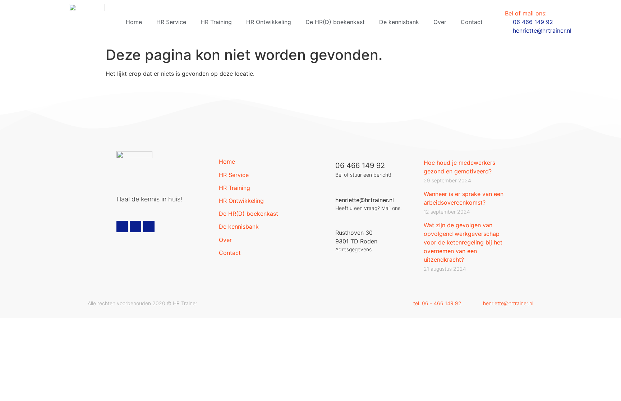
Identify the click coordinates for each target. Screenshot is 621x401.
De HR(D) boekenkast (335, 21)
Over (439, 21)
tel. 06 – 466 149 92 (437, 303)
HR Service (171, 21)
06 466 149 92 (360, 165)
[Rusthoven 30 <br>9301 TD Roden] (325, 229)
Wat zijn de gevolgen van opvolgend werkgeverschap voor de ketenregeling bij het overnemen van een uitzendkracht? (463, 242)
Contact (472, 21)
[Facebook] (122, 226)
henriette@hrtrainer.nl (364, 200)
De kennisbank (399, 21)
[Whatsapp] (149, 226)
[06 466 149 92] (325, 162)
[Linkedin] (135, 226)
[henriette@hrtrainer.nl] (325, 197)
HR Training (216, 21)
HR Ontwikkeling (268, 21)
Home (134, 21)
